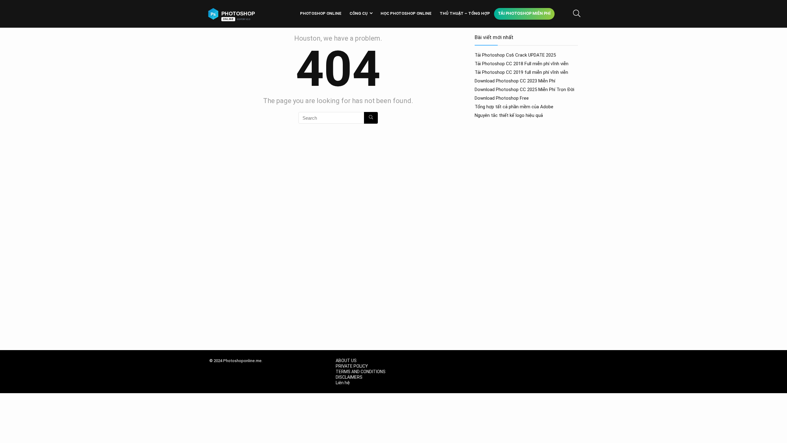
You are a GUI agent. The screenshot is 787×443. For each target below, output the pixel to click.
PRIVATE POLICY (352, 366)
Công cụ (359, 13)
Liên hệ (343, 382)
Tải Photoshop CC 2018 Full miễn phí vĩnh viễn (521, 63)
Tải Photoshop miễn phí (524, 13)
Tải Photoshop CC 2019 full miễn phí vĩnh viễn (521, 72)
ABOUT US (346, 360)
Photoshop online (321, 13)
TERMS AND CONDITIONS (361, 371)
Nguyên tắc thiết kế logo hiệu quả (509, 115)
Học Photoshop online (406, 13)
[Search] (371, 118)
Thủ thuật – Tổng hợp (465, 13)
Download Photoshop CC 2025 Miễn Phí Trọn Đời (524, 89)
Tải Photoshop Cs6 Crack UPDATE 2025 (515, 55)
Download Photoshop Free (502, 98)
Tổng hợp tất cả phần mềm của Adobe (514, 107)
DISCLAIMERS (349, 377)
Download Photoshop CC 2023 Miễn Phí (515, 81)
